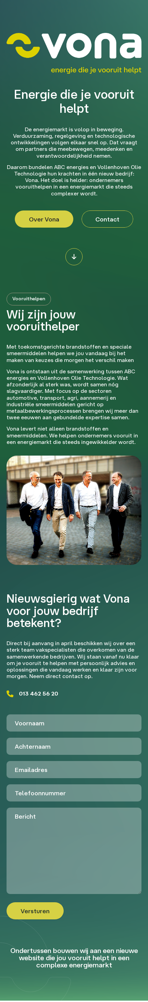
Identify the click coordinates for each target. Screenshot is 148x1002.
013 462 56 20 (38, 693)
